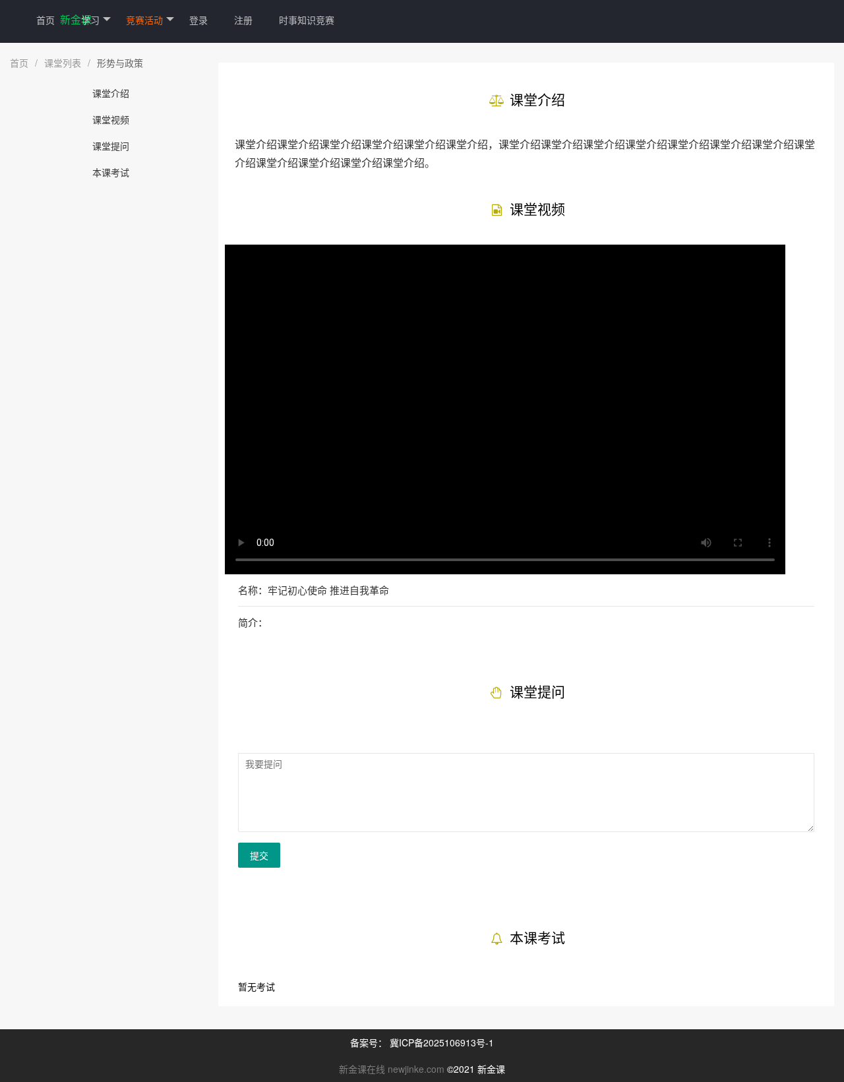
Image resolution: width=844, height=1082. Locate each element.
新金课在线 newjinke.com (391, 1068)
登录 (198, 19)
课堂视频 (110, 119)
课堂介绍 (110, 93)
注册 (243, 19)
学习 (90, 19)
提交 (259, 855)
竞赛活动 (144, 19)
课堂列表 (62, 62)
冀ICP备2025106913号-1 (442, 1042)
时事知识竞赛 (306, 19)
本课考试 (110, 172)
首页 (45, 19)
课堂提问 (110, 145)
